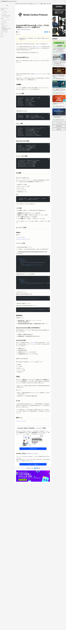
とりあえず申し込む (33, 448)
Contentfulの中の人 (38, 46)
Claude (22, 3)
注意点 (2, 33)
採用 (50, 3)
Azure (34, 3)
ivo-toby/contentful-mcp (39, 73)
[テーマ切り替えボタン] (65, 1)
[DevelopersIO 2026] (33, 476)
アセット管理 (3, 14)
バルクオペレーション (5, 12)
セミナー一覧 (59, 123)
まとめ (2, 35)
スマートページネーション (5, 19)
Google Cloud (30, 3)
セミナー (37, 3)
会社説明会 (41, 3)
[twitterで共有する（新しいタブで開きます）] (49, 32)
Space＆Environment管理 (5, 15)
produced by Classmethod (12, 1)
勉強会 (45, 3)
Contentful (18, 29)
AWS (19, 3)
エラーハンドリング (4, 32)
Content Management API (22, 239)
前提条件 (2, 24)
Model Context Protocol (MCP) (26, 29)
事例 (48, 3)
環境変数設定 (3, 26)
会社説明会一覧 (59, 126)
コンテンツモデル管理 (5, 16)
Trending (16, 3)
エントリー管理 (3, 11)
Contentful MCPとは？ (4, 8)
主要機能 (2, 9)
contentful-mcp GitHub (22, 421)
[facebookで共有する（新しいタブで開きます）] (47, 32)
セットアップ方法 (3, 22)
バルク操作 (3, 21)
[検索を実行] (53, 1)
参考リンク (2, 36)
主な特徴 (2, 18)
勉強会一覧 (59, 129)
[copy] (48, 96)
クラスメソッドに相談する (33, 464)
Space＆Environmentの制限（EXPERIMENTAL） (6, 29)
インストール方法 (4, 25)
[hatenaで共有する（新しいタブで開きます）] (45, 32)
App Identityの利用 (4, 30)
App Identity (33, 342)
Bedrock (25, 3)
